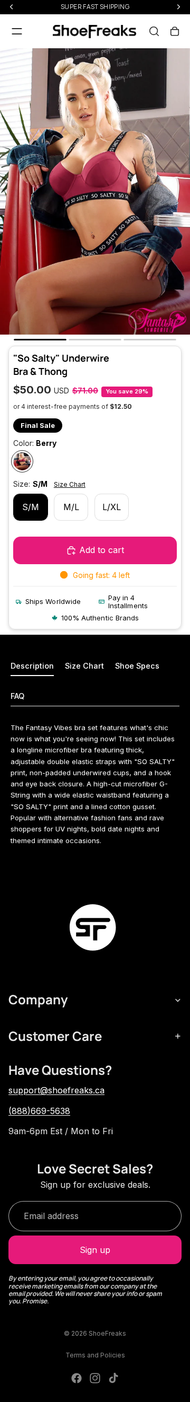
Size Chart (70, 484)
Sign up (95, 1250)
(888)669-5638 (39, 1111)
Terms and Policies (95, 1355)
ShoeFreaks (107, 1333)
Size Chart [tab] (84, 665)
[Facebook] (76, 1378)
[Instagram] (95, 1378)
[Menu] (17, 31)
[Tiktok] (113, 1378)
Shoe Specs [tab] (137, 665)
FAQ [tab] (17, 695)
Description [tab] (32, 665)
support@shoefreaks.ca (56, 1090)
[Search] (154, 31)
